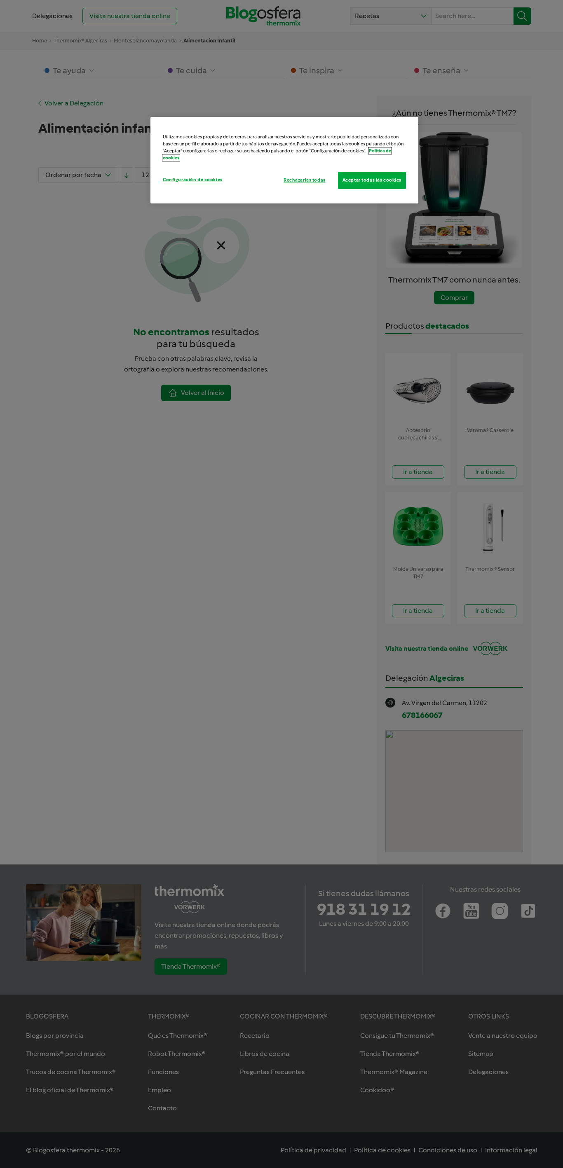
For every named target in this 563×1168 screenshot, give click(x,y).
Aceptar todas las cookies (371, 180)
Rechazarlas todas (305, 180)
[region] (284, 160)
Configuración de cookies (193, 179)
